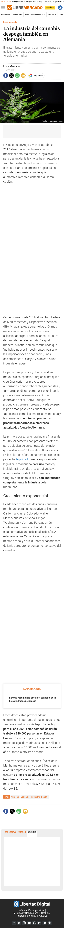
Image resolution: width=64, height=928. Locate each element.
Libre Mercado (10, 22)
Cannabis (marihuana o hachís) (35, 797)
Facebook (14, 923)
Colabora (50, 7)
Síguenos (38, 76)
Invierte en (17, 14)
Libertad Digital (32, 904)
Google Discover (34, 923)
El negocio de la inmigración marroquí (27, 1)
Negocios (52, 14)
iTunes (50, 923)
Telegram (44, 923)
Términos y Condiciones (25, 913)
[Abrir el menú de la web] (4, 7)
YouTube (29, 923)
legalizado (22, 459)
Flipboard (39, 923)
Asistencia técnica (26, 915)
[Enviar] (17, 75)
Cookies (45, 913)
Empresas (5, 14)
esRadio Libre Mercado (35, 14)
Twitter (19, 923)
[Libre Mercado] (25, 7)
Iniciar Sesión (60, 7)
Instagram (24, 923)
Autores (43, 915)
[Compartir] (5, 75)
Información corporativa (31, 910)
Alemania (15, 797)
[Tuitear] (11, 75)
